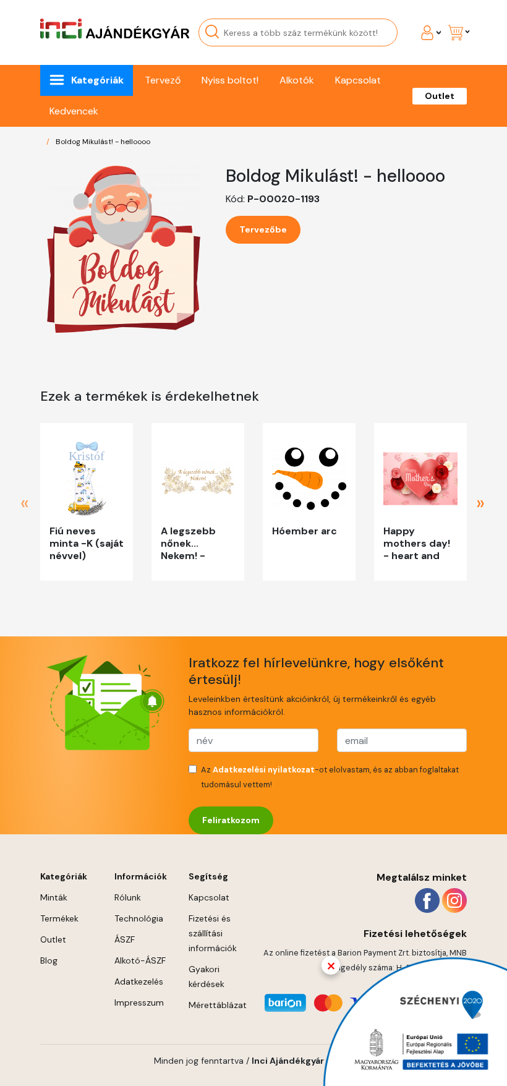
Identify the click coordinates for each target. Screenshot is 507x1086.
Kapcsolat (358, 80)
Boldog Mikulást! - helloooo (103, 142)
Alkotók (296, 80)
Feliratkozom (231, 820)
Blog (49, 960)
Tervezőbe (263, 229)
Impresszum (139, 1002)
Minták (53, 897)
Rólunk (127, 897)
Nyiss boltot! (230, 80)
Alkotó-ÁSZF (140, 960)
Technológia (138, 918)
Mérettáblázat (218, 1005)
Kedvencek (73, 111)
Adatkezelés (138, 981)
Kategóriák (97, 80)
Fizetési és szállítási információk (213, 933)
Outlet (439, 95)
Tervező (163, 80)
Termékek (59, 918)
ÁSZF (124, 939)
